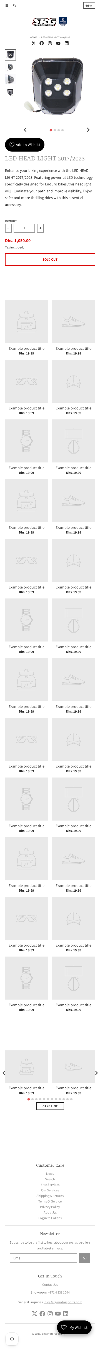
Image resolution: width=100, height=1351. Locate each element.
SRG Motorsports (52, 1333)
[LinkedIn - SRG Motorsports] (66, 43)
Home (33, 37)
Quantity (11, 221)
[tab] (50, 130)
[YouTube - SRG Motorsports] (58, 43)
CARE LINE (50, 1106)
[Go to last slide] (25, 129)
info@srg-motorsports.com (63, 1302)
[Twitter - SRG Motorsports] (33, 43)
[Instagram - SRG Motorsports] (50, 43)
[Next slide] (87, 129)
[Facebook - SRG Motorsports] (42, 43)
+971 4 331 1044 (59, 1292)
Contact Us (50, 1284)
